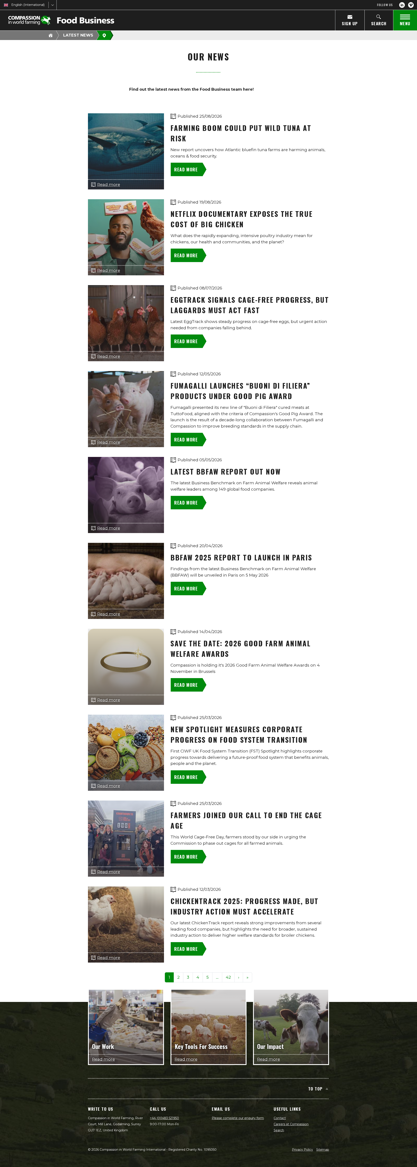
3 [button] (188, 977)
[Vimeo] (411, 5)
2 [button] (178, 977)
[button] (217, 977)
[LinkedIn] (402, 5)
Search (279, 1130)
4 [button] (197, 977)
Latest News (78, 35)
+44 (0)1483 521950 (164, 1118)
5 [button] (207, 977)
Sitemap (322, 1150)
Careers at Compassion (291, 1124)
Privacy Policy (302, 1150)
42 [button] (228, 977)
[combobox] (11, 5)
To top (315, 1088)
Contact (280, 1118)
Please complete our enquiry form (238, 1118)
